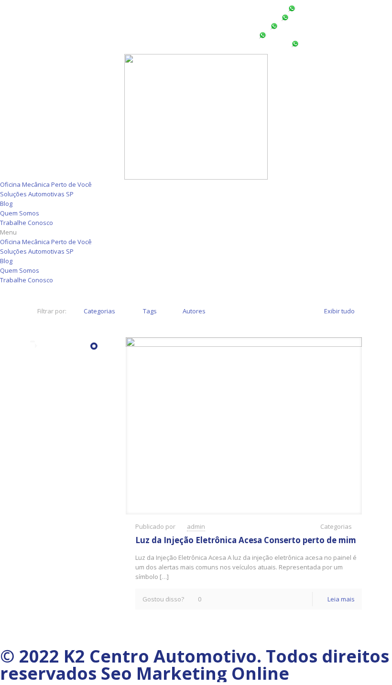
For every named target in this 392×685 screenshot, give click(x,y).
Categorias (99, 311)
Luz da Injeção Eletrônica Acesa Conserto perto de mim (245, 540)
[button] (196, 232)
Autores (194, 311)
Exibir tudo (339, 311)
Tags (150, 311)
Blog (6, 203)
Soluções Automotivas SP (37, 194)
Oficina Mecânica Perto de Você (46, 184)
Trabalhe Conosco (26, 222)
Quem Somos (19, 213)
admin (196, 526)
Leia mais (341, 599)
